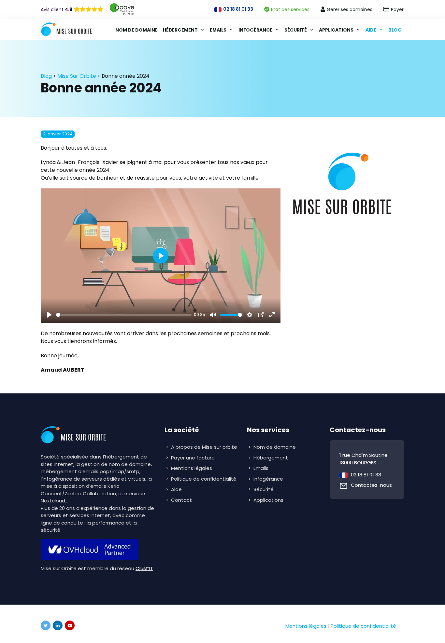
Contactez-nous (371, 485)
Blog (395, 30)
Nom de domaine (136, 30)
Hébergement (181, 30)
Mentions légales (191, 468)
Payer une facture (193, 457)
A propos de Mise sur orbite (204, 447)
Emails (218, 30)
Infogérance (255, 30)
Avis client (56, 9)
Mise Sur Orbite (76, 76)
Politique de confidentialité (204, 478)
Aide (371, 30)
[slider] (124, 315)
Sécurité (296, 30)
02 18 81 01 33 (366, 474)
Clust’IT (144, 568)
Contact (181, 500)
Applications (336, 30)
